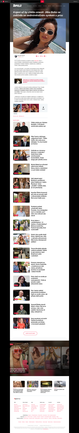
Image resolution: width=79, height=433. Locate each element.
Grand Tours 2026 (25, 411)
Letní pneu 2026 (59, 404)
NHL (32, 411)
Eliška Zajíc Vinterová (21, 55)
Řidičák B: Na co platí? (60, 408)
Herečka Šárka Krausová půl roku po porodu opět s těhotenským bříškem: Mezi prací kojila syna (39, 195)
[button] (39, 36)
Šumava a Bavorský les (51, 407)
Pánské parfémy (59, 418)
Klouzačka (42, 416)
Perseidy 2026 (40, 415)
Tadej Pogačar (25, 408)
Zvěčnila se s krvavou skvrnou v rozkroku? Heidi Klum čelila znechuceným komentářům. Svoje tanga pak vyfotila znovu (39, 155)
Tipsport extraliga (33, 407)
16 (45, 56)
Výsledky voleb (16, 407)
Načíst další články (30, 333)
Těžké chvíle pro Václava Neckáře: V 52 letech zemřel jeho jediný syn (39, 124)
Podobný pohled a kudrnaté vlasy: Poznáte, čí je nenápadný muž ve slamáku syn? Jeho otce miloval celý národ (39, 211)
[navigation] (1, 1)
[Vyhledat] (42, 1)
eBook (38, 56)
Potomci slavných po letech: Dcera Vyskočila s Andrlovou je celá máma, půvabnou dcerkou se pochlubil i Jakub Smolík (38, 267)
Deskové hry (46, 418)
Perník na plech (42, 411)
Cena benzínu (45, 415)
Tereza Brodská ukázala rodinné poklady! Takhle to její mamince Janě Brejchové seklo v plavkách (39, 252)
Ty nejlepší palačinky (43, 404)
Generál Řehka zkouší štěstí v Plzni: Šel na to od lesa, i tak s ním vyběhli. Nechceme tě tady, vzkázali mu (38, 308)
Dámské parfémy (37, 418)
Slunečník (38, 416)
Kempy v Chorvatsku (51, 404)
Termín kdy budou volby (17, 408)
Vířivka (57, 416)
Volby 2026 (15, 404)
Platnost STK (59, 411)
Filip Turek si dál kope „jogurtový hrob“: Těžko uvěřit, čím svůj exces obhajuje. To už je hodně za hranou (39, 140)
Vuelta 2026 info (25, 404)
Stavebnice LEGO (31, 418)
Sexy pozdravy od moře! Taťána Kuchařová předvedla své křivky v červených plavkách (39, 321)
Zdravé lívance (42, 407)
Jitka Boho (36, 60)
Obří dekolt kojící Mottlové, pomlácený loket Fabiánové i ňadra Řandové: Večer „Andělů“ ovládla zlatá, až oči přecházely (38, 183)
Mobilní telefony (26, 418)
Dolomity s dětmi (50, 411)
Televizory (50, 418)
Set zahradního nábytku (47, 416)
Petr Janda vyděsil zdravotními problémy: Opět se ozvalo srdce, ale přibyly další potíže (39, 293)
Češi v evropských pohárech (52, 415)
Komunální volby (16, 411)
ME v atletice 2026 (34, 408)
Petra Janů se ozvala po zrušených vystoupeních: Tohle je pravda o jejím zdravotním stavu (39, 280)
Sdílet (42, 56)
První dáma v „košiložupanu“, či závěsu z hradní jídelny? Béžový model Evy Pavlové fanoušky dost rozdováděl (39, 225)
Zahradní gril (54, 416)
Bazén (26, 416)
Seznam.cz (75, 1)
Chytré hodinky (54, 418)
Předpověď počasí (34, 415)
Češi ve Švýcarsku (51, 408)
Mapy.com (29, 415)
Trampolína (35, 416)
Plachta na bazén (30, 416)
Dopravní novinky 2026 (60, 407)
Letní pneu (42, 418)
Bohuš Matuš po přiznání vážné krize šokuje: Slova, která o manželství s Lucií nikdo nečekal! (39, 167)
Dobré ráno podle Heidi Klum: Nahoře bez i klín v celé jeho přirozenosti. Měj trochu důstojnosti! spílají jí (39, 238)
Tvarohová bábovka (43, 408)
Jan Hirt (24, 407)
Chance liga (33, 404)
